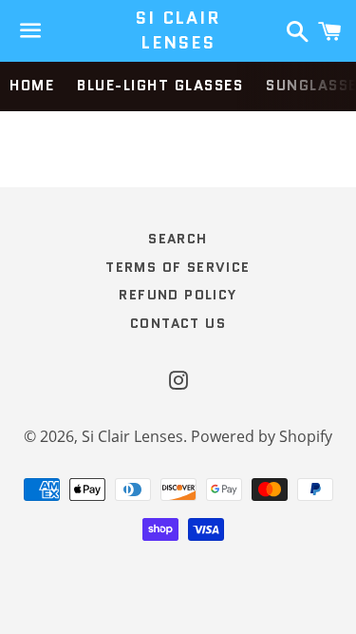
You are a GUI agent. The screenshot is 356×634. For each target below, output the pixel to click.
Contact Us (178, 323)
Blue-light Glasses (160, 85)
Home (31, 85)
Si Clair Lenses (177, 30)
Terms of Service (177, 267)
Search (177, 238)
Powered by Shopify (261, 436)
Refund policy (177, 294)
